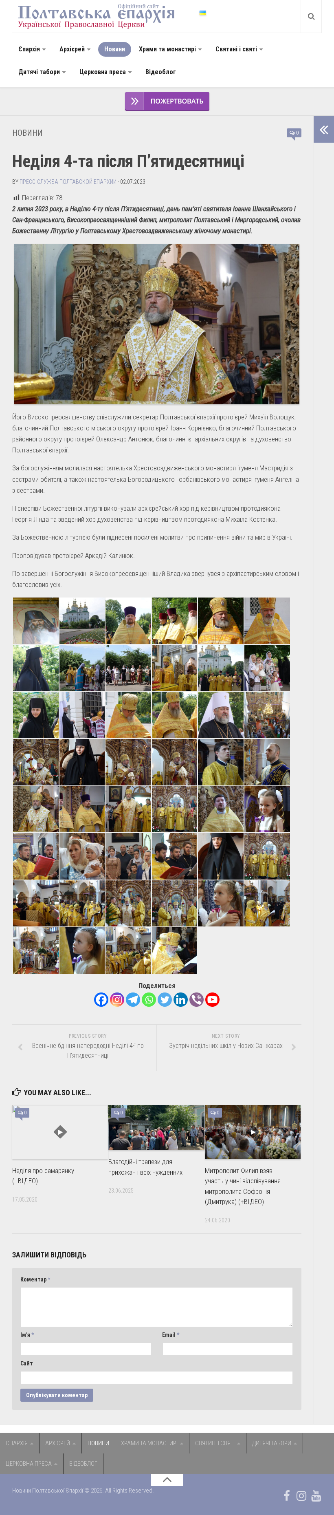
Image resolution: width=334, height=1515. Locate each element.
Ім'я (27, 1335)
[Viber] (196, 999)
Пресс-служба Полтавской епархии (68, 182)
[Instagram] (117, 999)
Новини (114, 49)
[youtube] (316, 1496)
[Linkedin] (181, 999)
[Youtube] (212, 999)
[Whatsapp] (149, 999)
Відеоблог (160, 72)
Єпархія (29, 49)
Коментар (35, 1279)
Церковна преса (102, 72)
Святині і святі (236, 49)
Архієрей (72, 49)
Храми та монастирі (167, 49)
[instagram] (301, 1496)
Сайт (26, 1363)
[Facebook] (101, 999)
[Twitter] (165, 999)
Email (170, 1335)
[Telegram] (133, 999)
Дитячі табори (39, 72)
